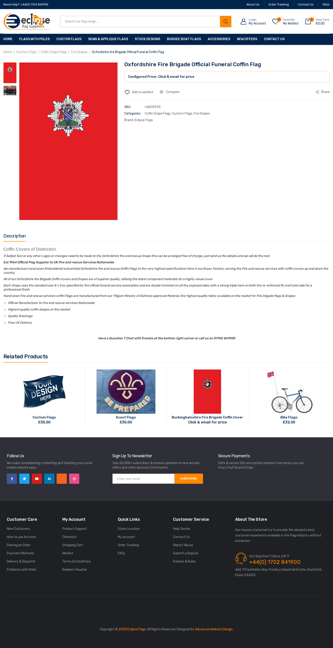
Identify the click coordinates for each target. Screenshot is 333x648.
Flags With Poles (34, 39)
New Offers (247, 39)
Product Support (74, 529)
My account (126, 537)
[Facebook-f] (12, 479)
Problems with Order (21, 570)
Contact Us (274, 39)
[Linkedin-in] (49, 479)
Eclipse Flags (143, 120)
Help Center (181, 529)
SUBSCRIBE (188, 478)
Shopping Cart (72, 545)
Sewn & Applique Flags (108, 39)
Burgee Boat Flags (184, 39)
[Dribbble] (74, 479)
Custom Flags (68, 39)
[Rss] (62, 479)
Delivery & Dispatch (21, 561)
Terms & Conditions (76, 561)
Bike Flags (288, 417)
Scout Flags (126, 417)
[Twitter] (24, 479)
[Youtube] (37, 479)
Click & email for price (176, 77)
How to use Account (21, 537)
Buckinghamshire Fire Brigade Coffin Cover (207, 417)
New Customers (18, 529)
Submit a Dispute (185, 553)
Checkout (69, 537)
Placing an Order (18, 545)
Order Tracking (128, 545)
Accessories (219, 39)
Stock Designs (147, 39)
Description (14, 236)
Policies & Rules (184, 561)
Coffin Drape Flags (54, 52)
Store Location (129, 529)
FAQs (121, 553)
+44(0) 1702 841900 (275, 562)
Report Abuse (183, 545)
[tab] (14, 237)
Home (7, 39)
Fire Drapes (79, 52)
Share (325, 92)
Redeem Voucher (74, 570)
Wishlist (67, 553)
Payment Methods (20, 553)
